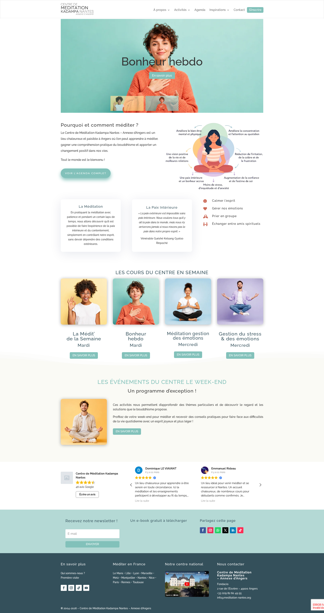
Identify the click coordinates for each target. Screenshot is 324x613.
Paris (116, 582)
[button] (260, 485)
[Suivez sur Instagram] (210, 530)
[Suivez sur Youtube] (86, 588)
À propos (159, 10)
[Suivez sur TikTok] (240, 530)
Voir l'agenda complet (85, 173)
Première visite (70, 577)
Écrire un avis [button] (87, 494)
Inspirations (217, 10)
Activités (180, 10)
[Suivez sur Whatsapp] (218, 530)
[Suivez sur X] (225, 530)
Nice (151, 577)
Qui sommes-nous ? (73, 573)
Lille (128, 573)
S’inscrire (255, 10)
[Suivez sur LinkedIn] (233, 530)
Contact (239, 10)
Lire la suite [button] (142, 500)
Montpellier (128, 577)
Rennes (125, 582)
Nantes (142, 577)
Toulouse (138, 582)
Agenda (199, 10)
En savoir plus (162, 75)
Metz (116, 577)
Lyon (136, 573)
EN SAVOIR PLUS (84, 355)
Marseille (146, 573)
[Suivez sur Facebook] (203, 530)
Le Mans (118, 573)
